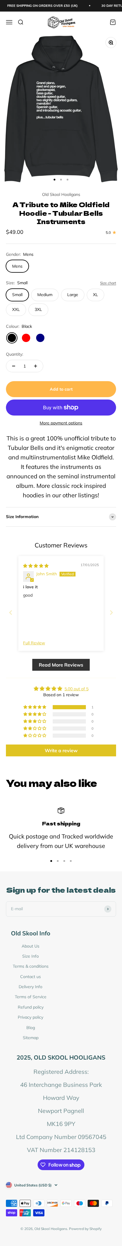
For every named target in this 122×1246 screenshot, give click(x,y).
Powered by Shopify (85, 1228)
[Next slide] (111, 612)
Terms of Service (30, 996)
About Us (30, 946)
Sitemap (30, 1037)
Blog (30, 1027)
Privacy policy (30, 1017)
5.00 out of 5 (77, 688)
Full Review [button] (34, 643)
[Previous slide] (10, 612)
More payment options (61, 423)
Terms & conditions (31, 966)
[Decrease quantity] (13, 366)
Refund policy (31, 1007)
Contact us (30, 976)
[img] (36, 565)
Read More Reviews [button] (61, 665)
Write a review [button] (61, 750)
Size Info (30, 956)
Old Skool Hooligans (61, 194)
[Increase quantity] (35, 366)
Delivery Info (30, 986)
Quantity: (14, 354)
